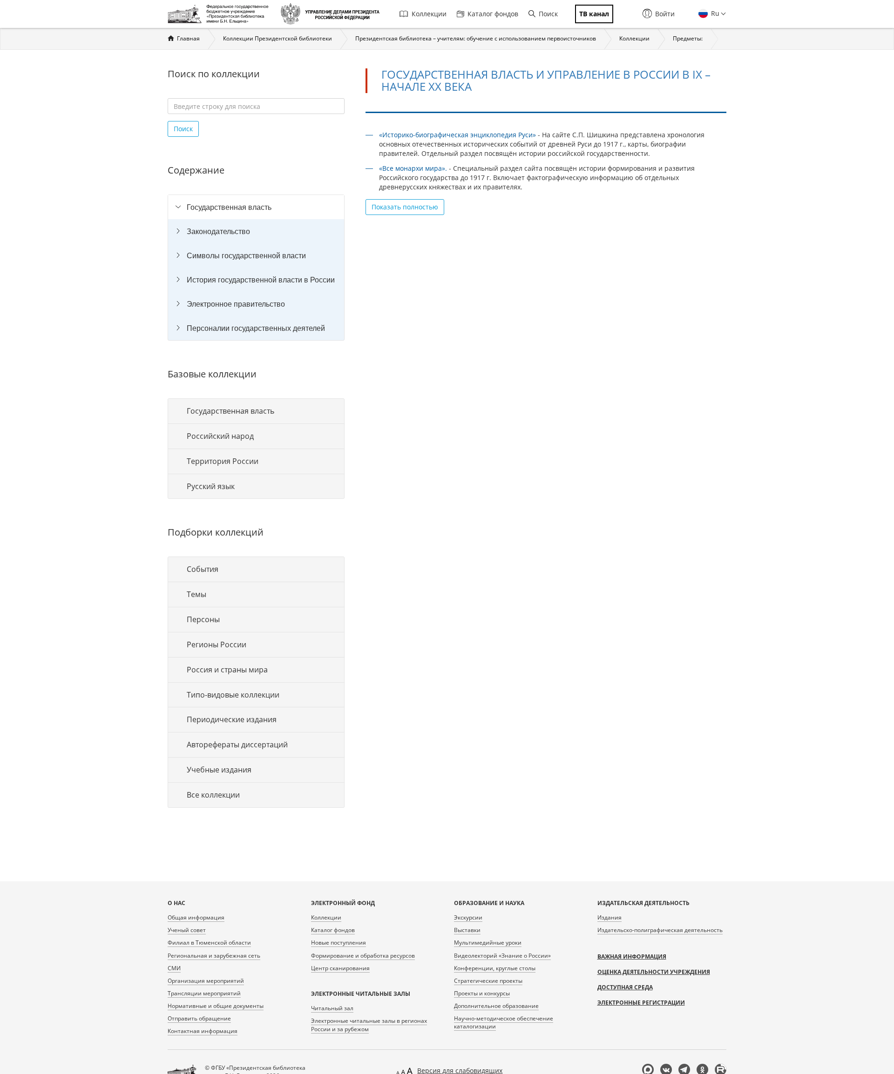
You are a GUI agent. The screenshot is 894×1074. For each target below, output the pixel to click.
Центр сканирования (340, 968)
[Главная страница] (220, 14)
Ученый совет (187, 930)
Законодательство (218, 231)
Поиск (548, 13)
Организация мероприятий (206, 981)
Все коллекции (213, 795)
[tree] (256, 268)
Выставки (467, 930)
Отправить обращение (199, 1018)
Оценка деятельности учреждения (653, 972)
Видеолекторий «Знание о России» (502, 956)
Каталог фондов (492, 13)
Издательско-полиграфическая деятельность (660, 930)
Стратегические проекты (488, 981)
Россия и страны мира (227, 670)
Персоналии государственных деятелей (256, 328)
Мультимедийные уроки (488, 942)
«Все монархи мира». (413, 168)
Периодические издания (232, 719)
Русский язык (211, 486)
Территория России (222, 461)
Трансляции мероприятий (204, 993)
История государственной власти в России (261, 280)
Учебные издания (219, 770)
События (202, 569)
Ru (714, 13)
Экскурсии (468, 917)
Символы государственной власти (246, 255)
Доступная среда (625, 987)
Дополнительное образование (496, 1006)
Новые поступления (338, 942)
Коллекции (429, 13)
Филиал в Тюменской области (209, 942)
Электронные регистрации (641, 1003)
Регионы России (216, 644)
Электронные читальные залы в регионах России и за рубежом (369, 1025)
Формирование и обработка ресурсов (363, 956)
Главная (188, 38)
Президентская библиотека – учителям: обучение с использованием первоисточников (475, 38)
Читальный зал (332, 1008)
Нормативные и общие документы (216, 1006)
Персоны (203, 619)
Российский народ (220, 436)
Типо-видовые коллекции (233, 695)
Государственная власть (229, 207)
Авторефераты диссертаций (237, 744)
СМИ (174, 968)
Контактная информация (202, 1031)
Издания (609, 917)
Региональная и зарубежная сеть (214, 956)
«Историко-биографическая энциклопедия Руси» (457, 134)
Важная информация (631, 956)
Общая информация (196, 917)
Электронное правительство (236, 304)
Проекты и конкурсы (482, 993)
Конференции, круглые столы (494, 968)
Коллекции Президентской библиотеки (277, 38)
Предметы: (688, 38)
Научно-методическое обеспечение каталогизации (503, 1022)
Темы (196, 594)
